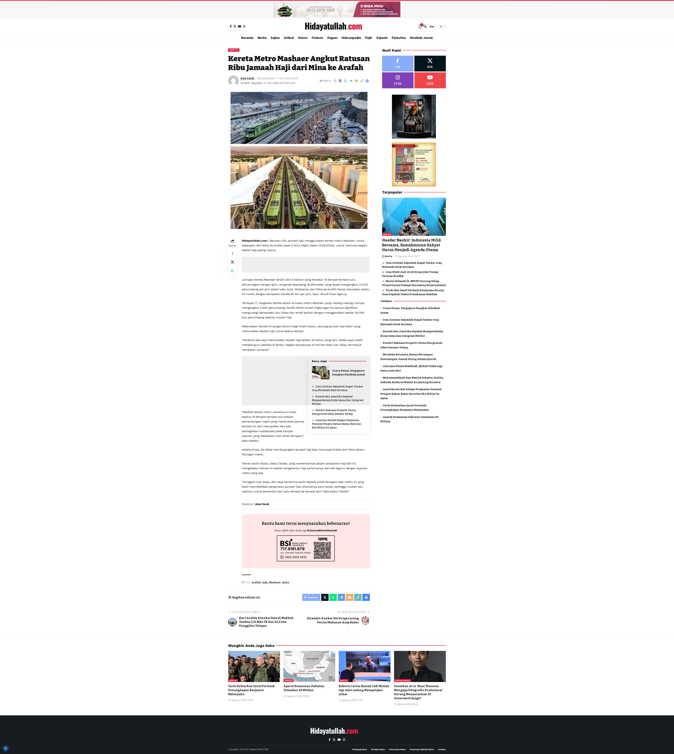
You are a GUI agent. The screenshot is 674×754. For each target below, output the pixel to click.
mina (285, 582)
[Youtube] (430, 80)
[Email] (356, 81)
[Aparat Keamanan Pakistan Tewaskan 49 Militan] (309, 666)
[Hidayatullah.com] (337, 26)
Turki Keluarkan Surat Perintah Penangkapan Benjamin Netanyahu (251, 690)
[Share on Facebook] (334, 81)
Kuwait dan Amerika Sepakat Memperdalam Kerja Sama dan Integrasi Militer (338, 400)
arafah (256, 582)
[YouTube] (239, 26)
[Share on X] (340, 81)
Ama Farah (247, 78)
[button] (425, 26)
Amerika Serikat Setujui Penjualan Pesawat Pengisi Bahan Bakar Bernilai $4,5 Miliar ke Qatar (336, 424)
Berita (234, 50)
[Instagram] (244, 26)
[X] (235, 26)
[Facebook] (231, 26)
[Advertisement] (306, 265)
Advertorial (402, 680)
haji (264, 582)
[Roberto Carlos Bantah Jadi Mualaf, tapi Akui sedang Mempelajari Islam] (365, 666)
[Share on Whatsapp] (345, 81)
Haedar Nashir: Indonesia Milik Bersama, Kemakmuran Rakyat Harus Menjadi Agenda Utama (411, 245)
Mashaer (275, 582)
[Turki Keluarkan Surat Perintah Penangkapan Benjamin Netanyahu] (254, 666)
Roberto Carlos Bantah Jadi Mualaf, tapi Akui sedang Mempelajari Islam (364, 690)
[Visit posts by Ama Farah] (233, 81)
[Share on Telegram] (351, 81)
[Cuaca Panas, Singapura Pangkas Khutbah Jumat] (320, 372)
